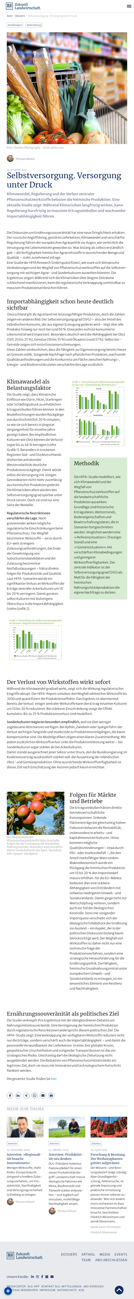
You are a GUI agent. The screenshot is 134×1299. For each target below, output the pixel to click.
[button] (10, 1095)
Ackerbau (96, 1143)
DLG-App (34, 1286)
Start (10, 15)
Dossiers (20, 15)
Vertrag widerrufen (23, 1290)
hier (54, 1079)
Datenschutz (67, 1290)
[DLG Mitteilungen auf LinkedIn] (32, 1277)
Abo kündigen (93, 1286)
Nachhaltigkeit (15, 25)
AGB (81, 1290)
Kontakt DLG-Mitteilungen (61, 1286)
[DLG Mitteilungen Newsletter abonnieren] (52, 1277)
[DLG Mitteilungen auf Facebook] (42, 1277)
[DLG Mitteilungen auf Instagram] (37, 1277)
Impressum (47, 1290)
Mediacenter (16, 1286)
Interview (12, 1143)
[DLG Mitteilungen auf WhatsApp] (46, 1277)
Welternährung (34, 25)
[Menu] (129, 6)
